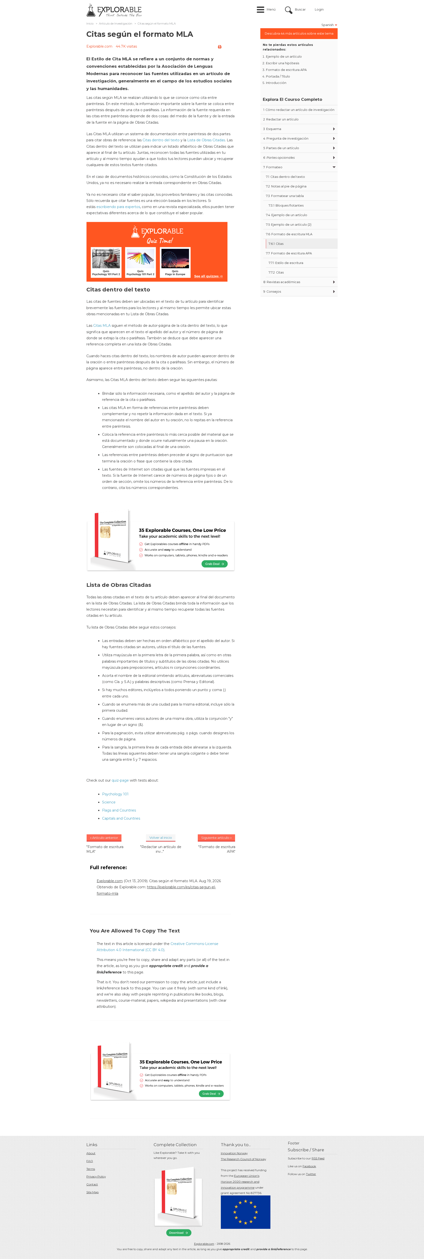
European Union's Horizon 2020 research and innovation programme (240, 1181)
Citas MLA (102, 325)
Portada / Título (278, 76)
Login (319, 9)
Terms (90, 1169)
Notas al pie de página (286, 186)
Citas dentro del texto (161, 140)
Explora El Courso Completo (292, 99)
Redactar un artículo (281, 119)
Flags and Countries (119, 810)
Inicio (89, 23)
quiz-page (120, 780)
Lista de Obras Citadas (206, 140)
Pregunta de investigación (285, 138)
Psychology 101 (115, 794)
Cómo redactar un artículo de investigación (298, 110)
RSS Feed (318, 1158)
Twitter (311, 1174)
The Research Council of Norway (243, 1159)
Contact (92, 1184)
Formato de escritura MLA (289, 234)
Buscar (300, 9)
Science (109, 802)
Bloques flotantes (286, 205)
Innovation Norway (234, 1153)
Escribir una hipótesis (282, 63)
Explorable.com (99, 46)
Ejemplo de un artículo (284, 56)
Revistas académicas (281, 282)
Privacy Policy (96, 1176)
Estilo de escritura (286, 263)
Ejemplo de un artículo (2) (288, 224)
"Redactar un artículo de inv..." (160, 849)
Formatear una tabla (285, 196)
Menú (271, 9)
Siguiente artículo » (216, 837)
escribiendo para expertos (118, 207)
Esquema (272, 129)
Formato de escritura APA (286, 70)
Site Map (92, 1192)
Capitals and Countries (121, 818)
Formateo (272, 167)
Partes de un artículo (281, 148)
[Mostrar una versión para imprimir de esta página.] (219, 47)
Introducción (276, 83)
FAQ (89, 1161)
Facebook (309, 1166)
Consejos (272, 291)
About (90, 1153)
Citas (276, 244)
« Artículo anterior (104, 837)
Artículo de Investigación (115, 23)
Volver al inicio (160, 837)
